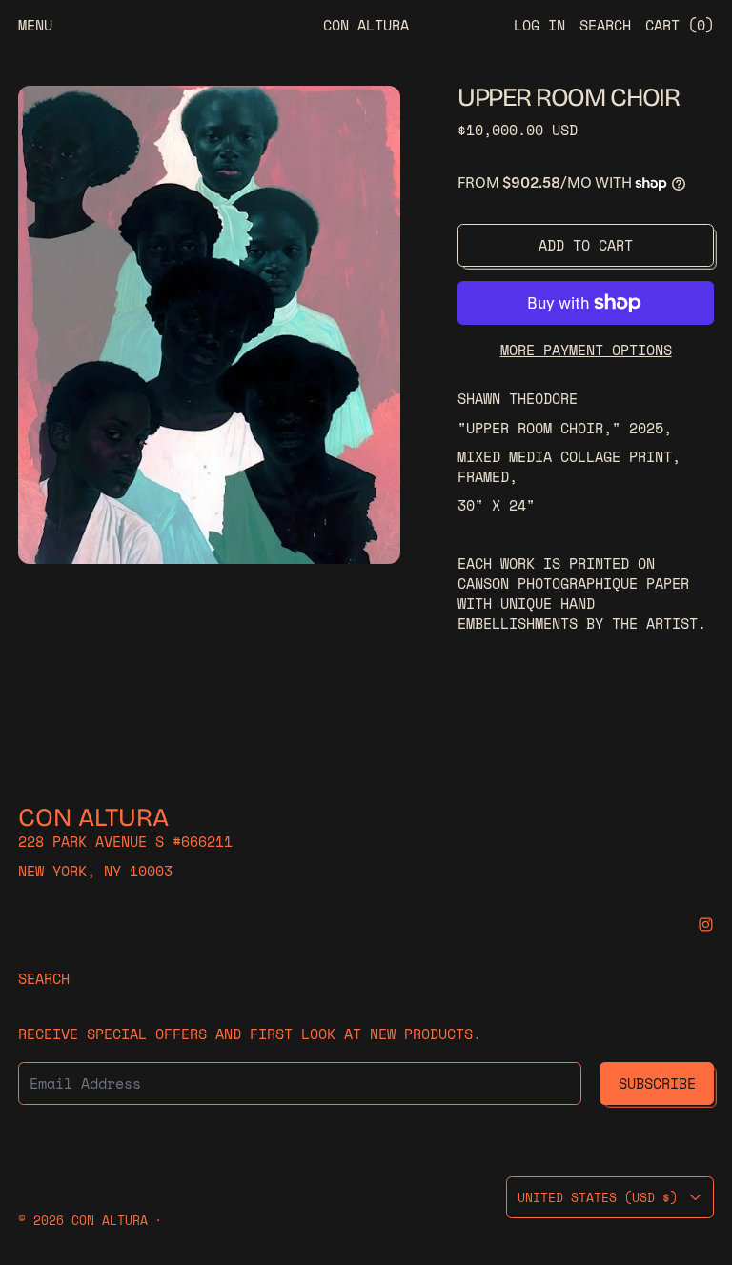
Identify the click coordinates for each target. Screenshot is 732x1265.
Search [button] (605, 24)
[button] (209, 325)
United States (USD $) (598, 1197)
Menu (35, 24)
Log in (539, 24)
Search (44, 978)
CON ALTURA (109, 1221)
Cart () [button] (679, 24)
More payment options (586, 349)
